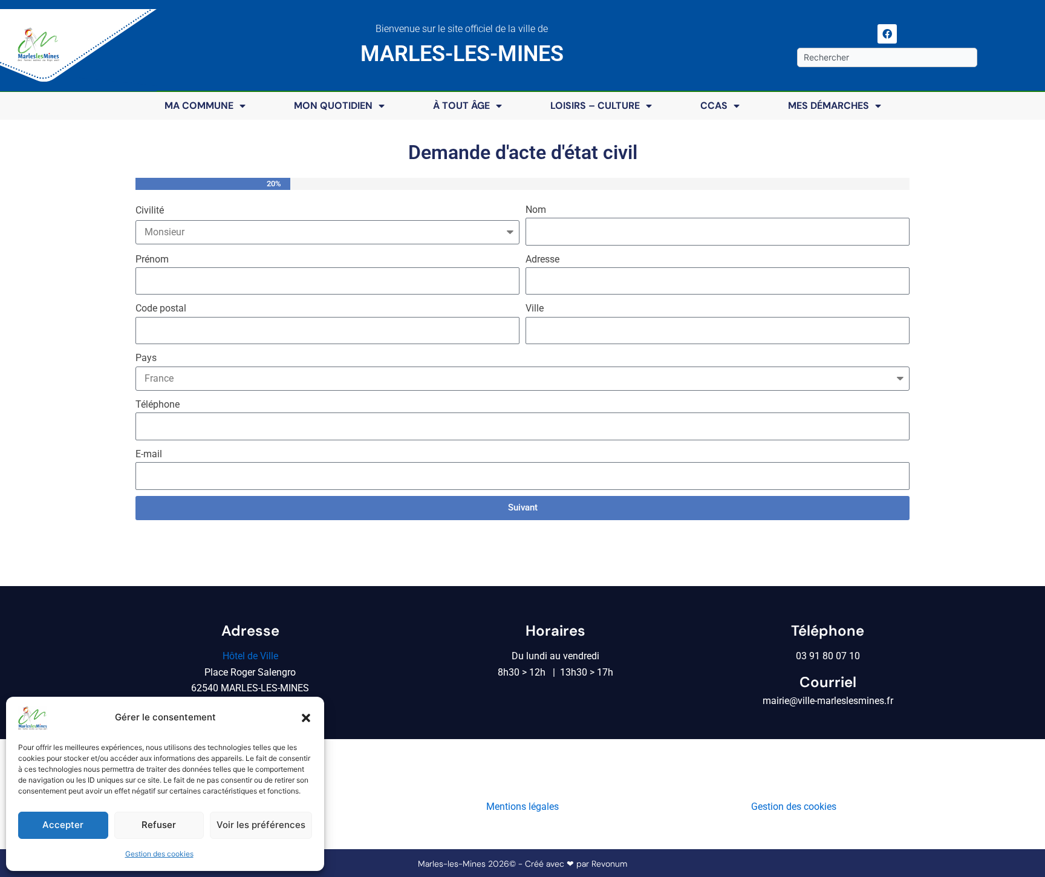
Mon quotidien (333, 105)
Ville (535, 308)
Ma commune (198, 105)
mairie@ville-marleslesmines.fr (828, 700)
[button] (306, 718)
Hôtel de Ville (250, 656)
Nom (536, 209)
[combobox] (887, 57)
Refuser (159, 824)
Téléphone (157, 404)
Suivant (523, 507)
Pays (146, 358)
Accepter (62, 824)
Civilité (149, 210)
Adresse (542, 259)
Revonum (609, 863)
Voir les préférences (260, 824)
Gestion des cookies (159, 853)
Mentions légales (522, 806)
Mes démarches (828, 105)
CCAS (714, 105)
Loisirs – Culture (595, 105)
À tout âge (461, 105)
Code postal (160, 308)
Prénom (152, 259)
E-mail (148, 454)
